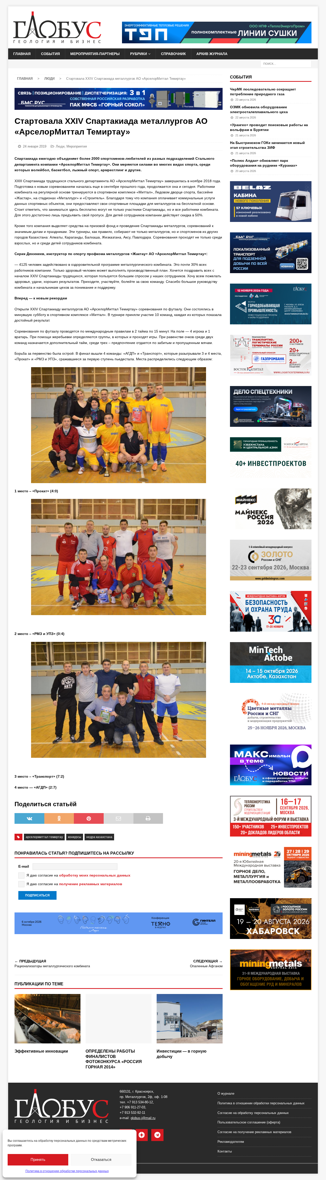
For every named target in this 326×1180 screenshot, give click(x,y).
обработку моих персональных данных (94, 875)
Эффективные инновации (41, 1051)
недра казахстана (99, 837)
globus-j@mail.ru (143, 1118)
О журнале (226, 1093)
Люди (60, 146)
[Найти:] (286, 63)
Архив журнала (211, 54)
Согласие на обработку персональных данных (253, 1113)
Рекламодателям (231, 1142)
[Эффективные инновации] (47, 1020)
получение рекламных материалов (90, 884)
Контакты (225, 1151)
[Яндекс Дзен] (141, 1135)
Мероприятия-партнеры (95, 54)
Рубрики (138, 54)
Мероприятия (76, 146)
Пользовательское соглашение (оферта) (249, 1122)
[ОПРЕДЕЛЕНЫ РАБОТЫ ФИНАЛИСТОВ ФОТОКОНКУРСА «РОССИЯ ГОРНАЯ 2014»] (119, 1020)
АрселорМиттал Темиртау (44, 837)
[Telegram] (157, 1135)
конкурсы (74, 837)
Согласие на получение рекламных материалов (254, 1132)
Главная (22, 54)
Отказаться (101, 1159)
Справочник (173, 54)
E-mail (23, 866)
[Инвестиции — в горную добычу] (190, 1020)
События (50, 54)
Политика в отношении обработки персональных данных (67, 1171)
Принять (38, 1159)
